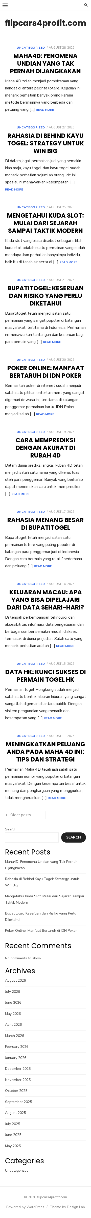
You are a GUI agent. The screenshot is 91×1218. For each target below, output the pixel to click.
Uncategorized (31, 48)
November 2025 (18, 1079)
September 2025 (18, 1101)
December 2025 (18, 1068)
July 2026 (12, 991)
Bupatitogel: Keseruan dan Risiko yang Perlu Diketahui (46, 296)
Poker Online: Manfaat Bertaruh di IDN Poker (45, 372)
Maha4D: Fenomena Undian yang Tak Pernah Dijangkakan (45, 63)
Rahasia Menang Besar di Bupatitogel (45, 524)
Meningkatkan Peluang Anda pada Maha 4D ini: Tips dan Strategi (45, 752)
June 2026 (13, 1002)
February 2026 (16, 1046)
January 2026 (15, 1057)
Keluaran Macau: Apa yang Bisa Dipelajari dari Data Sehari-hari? (45, 600)
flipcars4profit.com (45, 23)
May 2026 (13, 1013)
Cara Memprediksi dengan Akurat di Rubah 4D (45, 448)
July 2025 (12, 1123)
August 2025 (15, 1112)
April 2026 (13, 1024)
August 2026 (15, 980)
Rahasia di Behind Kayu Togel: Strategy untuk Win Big (45, 143)
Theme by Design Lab (67, 1207)
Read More (45, 110)
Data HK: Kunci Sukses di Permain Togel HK (45, 676)
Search (10, 829)
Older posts (20, 814)
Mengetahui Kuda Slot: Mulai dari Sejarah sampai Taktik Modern (45, 223)
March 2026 (14, 1035)
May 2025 (13, 1146)
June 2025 (13, 1134)
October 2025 (16, 1090)
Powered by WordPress (25, 1207)
